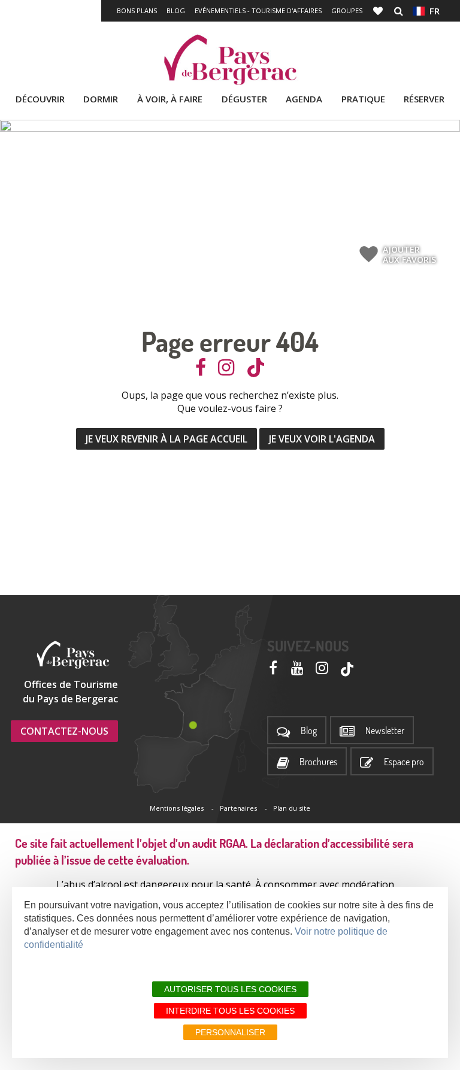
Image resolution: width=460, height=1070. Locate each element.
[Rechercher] (398, 10)
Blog (176, 10)
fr (432, 11)
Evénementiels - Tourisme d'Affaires (258, 10)
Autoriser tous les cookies (230, 989)
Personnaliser (230, 1032)
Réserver (424, 99)
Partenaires (238, 808)
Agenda (304, 99)
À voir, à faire (169, 99)
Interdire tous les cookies (230, 1011)
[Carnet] (379, 11)
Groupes (346, 10)
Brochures (318, 762)
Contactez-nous (64, 731)
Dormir (100, 99)
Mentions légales (177, 808)
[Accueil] (230, 60)
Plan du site (291, 808)
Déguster (244, 99)
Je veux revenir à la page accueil (166, 438)
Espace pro (404, 762)
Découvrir (40, 99)
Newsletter (384, 730)
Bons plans (137, 10)
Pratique (363, 99)
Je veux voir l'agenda (322, 438)
